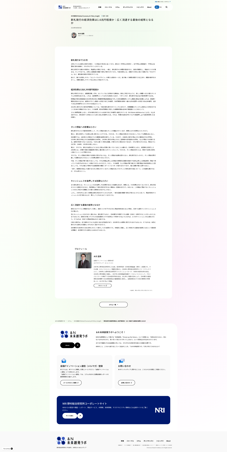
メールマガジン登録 (69, 383)
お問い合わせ (125, 383)
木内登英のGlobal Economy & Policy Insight (87, 321)
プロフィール (101, 285)
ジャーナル (108, 7)
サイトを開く (70, 416)
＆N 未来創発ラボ (60, 321)
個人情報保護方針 (136, 445)
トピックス (140, 7)
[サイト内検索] (166, 7)
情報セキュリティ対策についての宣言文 (164, 445)
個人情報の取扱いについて (148, 445)
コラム (117, 7)
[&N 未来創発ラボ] (64, 7)
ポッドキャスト (128, 7)
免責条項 (120, 445)
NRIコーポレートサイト (163, 1)
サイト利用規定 (127, 445)
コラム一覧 (112, 305)
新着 (99, 7)
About (149, 7)
